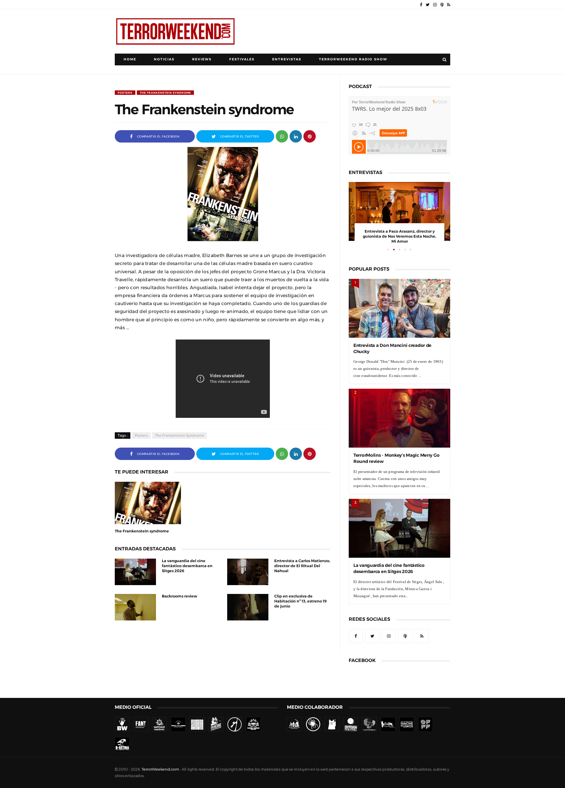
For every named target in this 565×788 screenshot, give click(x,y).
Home (130, 59)
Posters (125, 92)
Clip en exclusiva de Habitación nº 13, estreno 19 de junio (300, 601)
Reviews (202, 59)
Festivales (242, 59)
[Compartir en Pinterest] (309, 136)
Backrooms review (179, 596)
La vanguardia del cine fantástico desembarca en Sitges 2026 (187, 566)
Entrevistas (286, 59)
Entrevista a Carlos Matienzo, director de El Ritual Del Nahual (302, 566)
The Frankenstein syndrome (165, 92)
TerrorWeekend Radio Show (353, 59)
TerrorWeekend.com (160, 769)
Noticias (164, 59)
